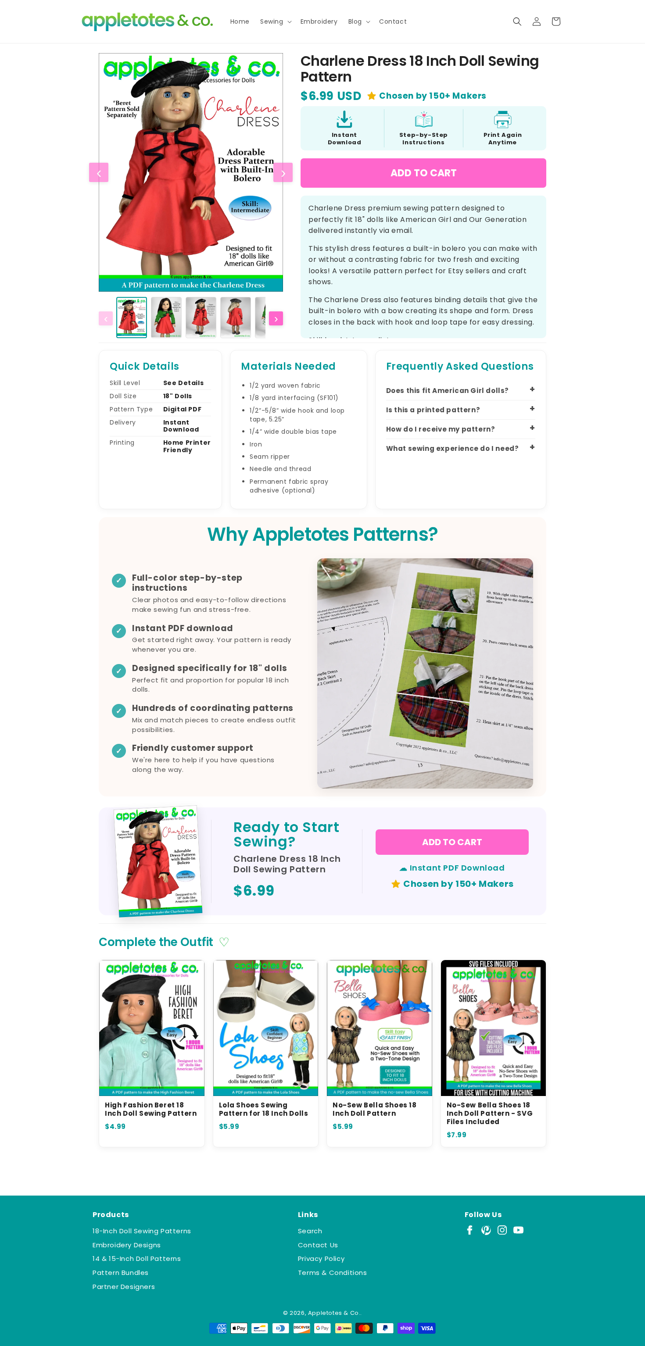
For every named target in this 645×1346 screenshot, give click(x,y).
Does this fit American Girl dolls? (447, 390)
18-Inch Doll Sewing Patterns (142, 1230)
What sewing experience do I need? (452, 448)
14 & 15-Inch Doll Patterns (137, 1258)
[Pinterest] (486, 1230)
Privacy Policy (321, 1258)
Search (310, 1230)
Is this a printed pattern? (433, 409)
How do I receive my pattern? (440, 429)
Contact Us (318, 1245)
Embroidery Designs (127, 1245)
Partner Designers (124, 1286)
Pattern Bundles (121, 1272)
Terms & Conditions (332, 1272)
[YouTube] (518, 1230)
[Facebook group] (470, 1230)
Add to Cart (424, 173)
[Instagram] (502, 1230)
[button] (275, 21)
